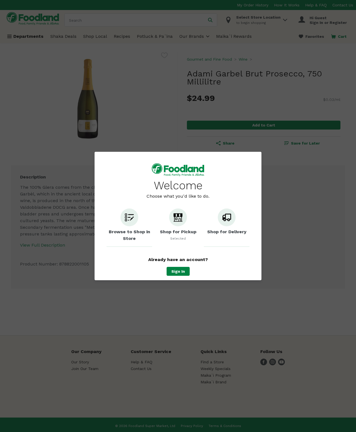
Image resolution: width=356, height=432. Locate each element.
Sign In (178, 271)
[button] (129, 227)
